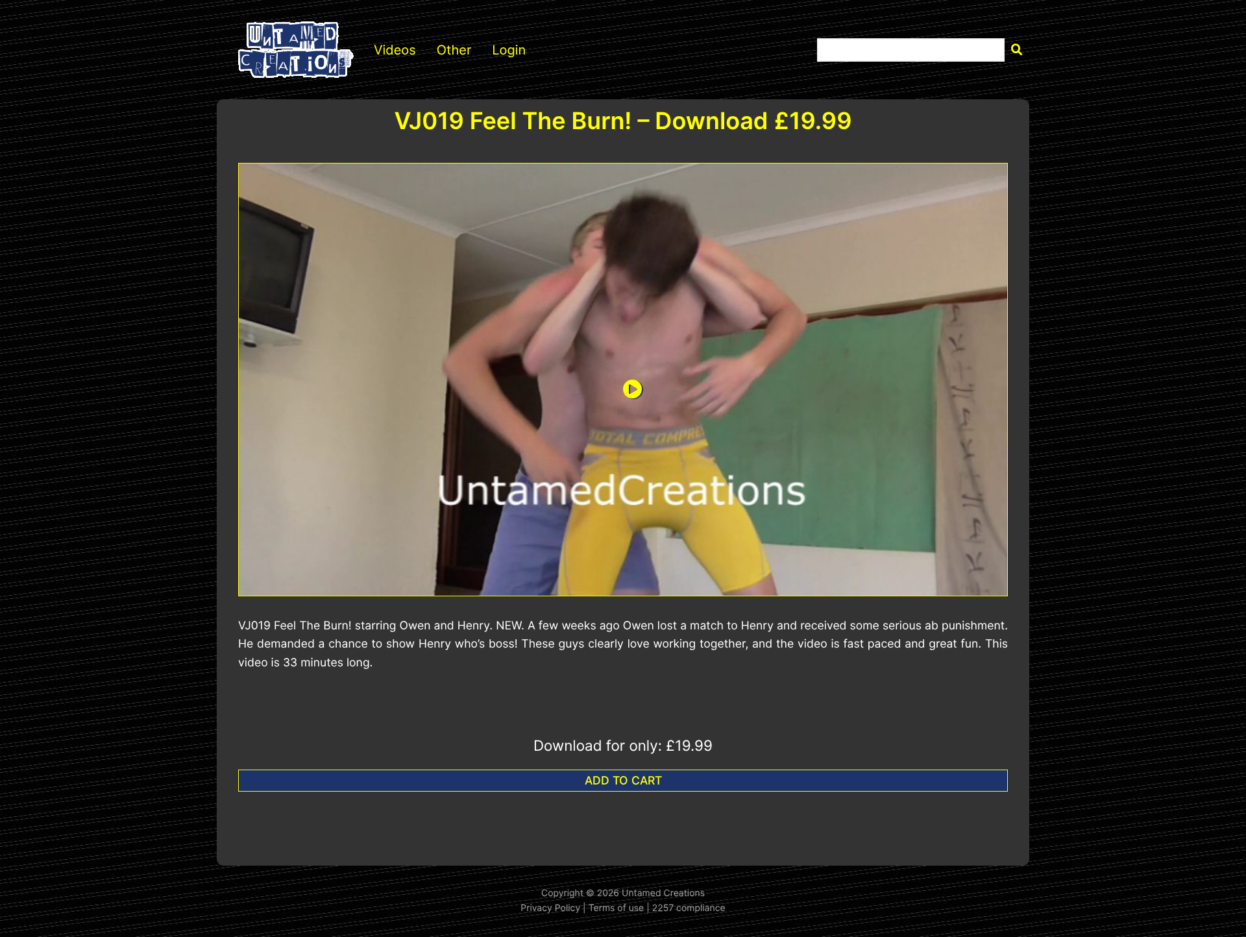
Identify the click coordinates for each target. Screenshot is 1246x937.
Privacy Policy (550, 908)
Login (509, 50)
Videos (395, 50)
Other (454, 50)
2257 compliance (689, 908)
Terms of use (616, 908)
